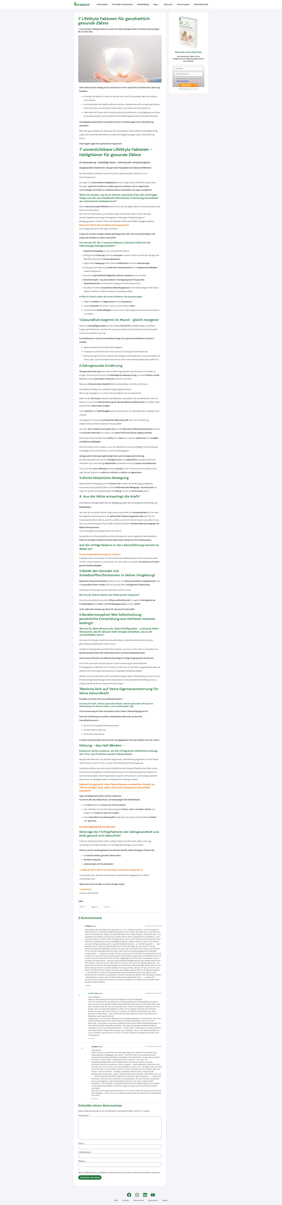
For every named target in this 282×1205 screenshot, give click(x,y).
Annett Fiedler (93, 993)
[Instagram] (137, 1195)
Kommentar (84, 1115)
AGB (116, 1200)
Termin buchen (183, 4)
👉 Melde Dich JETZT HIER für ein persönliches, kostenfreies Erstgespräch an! (111, 870)
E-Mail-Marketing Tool (184, 89)
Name (81, 1143)
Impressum (153, 1200)
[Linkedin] (145, 1195)
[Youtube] (153, 1195)
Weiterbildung (143, 4)
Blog (155, 4)
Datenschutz (138, 1200)
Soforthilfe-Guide (201, 4)
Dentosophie (102, 4)
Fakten (165, 1200)
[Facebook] (129, 1195)
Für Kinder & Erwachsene (122, 4)
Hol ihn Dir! (86, 889)
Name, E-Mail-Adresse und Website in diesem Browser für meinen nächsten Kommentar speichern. (119, 1172)
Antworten (88, 985)
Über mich (168, 4)
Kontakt (125, 1200)
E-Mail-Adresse (85, 1152)
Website (81, 1161)
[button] (84, 906)
